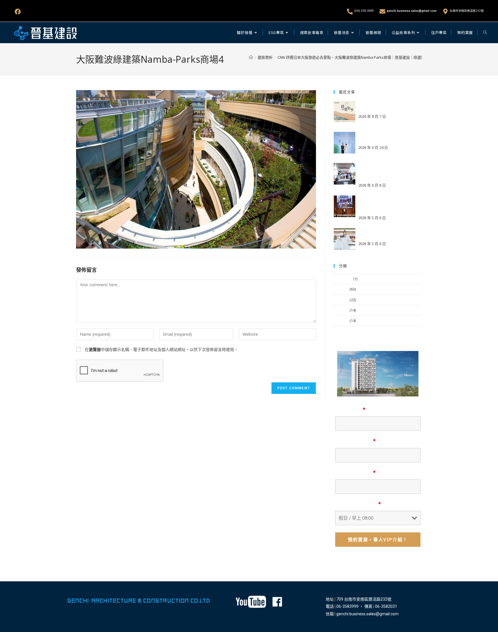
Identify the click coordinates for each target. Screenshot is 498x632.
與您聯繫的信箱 (355, 440)
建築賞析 (341, 310)
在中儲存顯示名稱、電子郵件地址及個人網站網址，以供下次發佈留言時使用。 (161, 349)
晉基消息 (341, 289)
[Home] (251, 57)
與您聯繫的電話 (355, 472)
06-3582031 (386, 606)
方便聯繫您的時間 (358, 503)
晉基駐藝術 (343, 278)
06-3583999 (347, 606)
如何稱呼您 (350, 409)
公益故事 (341, 299)
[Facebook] (18, 12)
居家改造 (341, 320)
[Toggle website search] (485, 32)
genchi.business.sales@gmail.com (412, 10)
